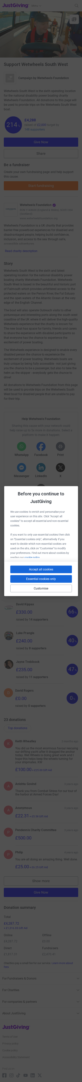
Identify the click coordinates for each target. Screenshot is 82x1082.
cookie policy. (32, 557)
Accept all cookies (41, 569)
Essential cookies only (41, 579)
